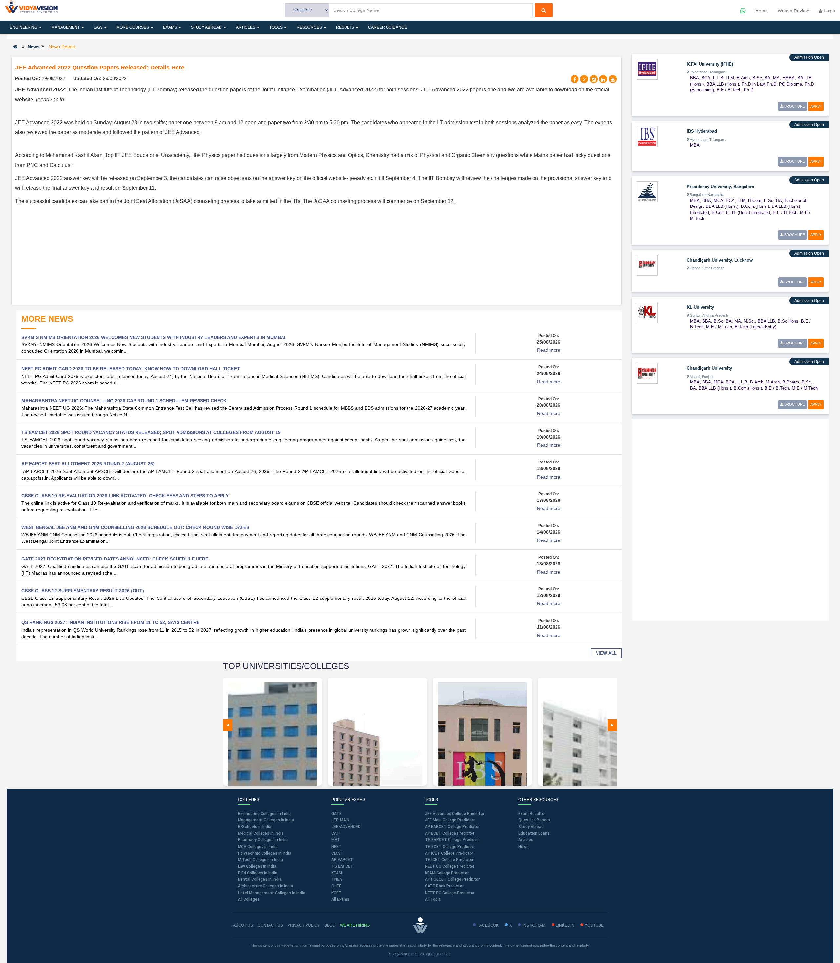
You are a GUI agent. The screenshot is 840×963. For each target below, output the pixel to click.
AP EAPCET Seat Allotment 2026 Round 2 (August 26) (88, 463)
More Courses (133, 27)
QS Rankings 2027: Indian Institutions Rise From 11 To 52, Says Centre (110, 622)
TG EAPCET (342, 866)
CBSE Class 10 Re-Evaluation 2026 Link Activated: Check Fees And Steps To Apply (125, 495)
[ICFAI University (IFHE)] (647, 68)
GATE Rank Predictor (444, 886)
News (34, 46)
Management (66, 27)
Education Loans (534, 833)
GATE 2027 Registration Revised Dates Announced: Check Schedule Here (114, 558)
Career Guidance (387, 27)
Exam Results (531, 813)
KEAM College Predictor (447, 873)
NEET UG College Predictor (449, 866)
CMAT (337, 853)
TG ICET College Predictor (449, 859)
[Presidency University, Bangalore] (647, 191)
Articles (246, 27)
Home (761, 10)
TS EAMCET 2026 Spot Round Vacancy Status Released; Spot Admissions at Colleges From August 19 (151, 432)
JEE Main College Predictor (450, 820)
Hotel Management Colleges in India (271, 893)
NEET (336, 846)
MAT (335, 839)
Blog (330, 925)
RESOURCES (310, 27)
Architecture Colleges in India (265, 886)
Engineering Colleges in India (264, 813)
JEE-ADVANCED (346, 826)
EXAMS (170, 27)
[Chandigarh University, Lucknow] (647, 264)
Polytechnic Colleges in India (264, 853)
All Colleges (249, 899)
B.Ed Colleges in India (257, 873)
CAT (335, 833)
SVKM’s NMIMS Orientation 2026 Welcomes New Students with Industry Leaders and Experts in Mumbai (153, 337)
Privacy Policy (303, 925)
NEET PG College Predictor (449, 893)
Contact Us (270, 925)
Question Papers (534, 820)
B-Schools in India (254, 826)
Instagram (533, 925)
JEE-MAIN (340, 820)
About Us (243, 925)
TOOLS (276, 27)
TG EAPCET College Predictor (452, 839)
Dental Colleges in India (260, 879)
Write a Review (793, 10)
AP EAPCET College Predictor (452, 826)
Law (98, 27)
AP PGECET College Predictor (452, 879)
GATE (336, 813)
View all (606, 653)
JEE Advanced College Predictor (454, 813)
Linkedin (565, 925)
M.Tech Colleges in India (260, 859)
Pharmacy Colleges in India (263, 839)
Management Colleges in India (266, 820)
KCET (336, 893)
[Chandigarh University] (647, 373)
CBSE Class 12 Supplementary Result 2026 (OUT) (82, 590)
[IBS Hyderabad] (647, 136)
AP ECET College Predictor (449, 833)
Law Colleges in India (257, 866)
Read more (548, 350)
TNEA (336, 879)
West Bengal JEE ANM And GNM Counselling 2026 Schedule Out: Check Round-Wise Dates (135, 527)
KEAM (336, 873)
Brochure (794, 106)
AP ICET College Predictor (449, 853)
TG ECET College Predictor (450, 846)
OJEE (336, 886)
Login (828, 10)
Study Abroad (207, 27)
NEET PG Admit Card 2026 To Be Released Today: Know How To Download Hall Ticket (130, 368)
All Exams (340, 899)
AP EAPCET (342, 859)
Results (345, 27)
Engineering (24, 27)
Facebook (488, 925)
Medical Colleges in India (261, 833)
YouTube (594, 925)
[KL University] (647, 311)
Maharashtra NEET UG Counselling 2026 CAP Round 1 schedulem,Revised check (124, 400)
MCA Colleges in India (258, 846)
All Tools (433, 899)
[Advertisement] (317, 255)
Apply (815, 106)
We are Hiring (355, 925)
